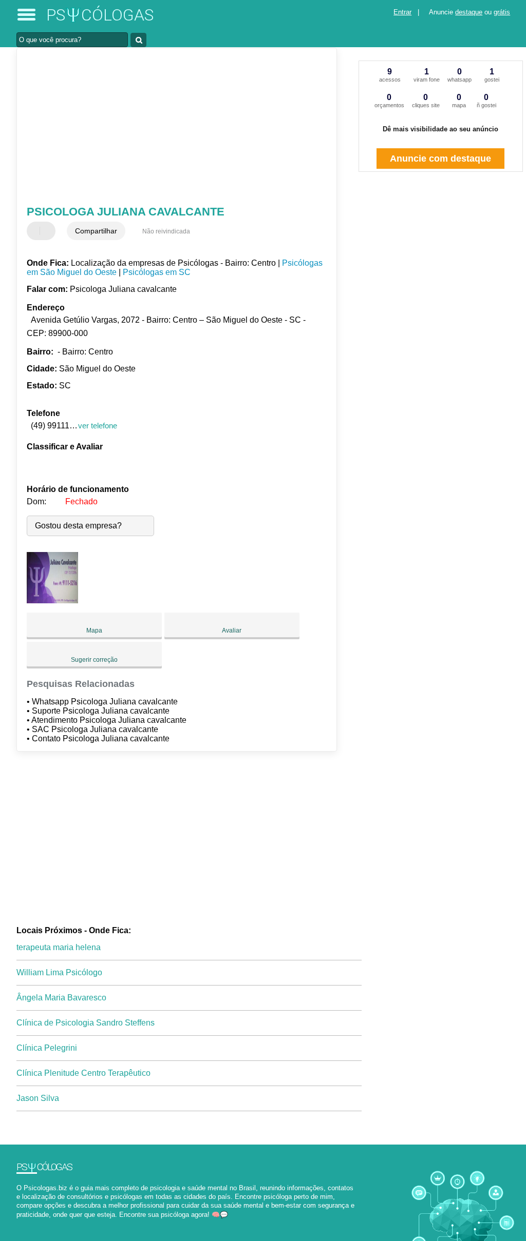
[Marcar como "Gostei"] (36, 231)
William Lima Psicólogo (59, 972)
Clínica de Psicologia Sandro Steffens (85, 1022)
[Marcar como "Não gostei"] (48, 231)
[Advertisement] (171, 128)
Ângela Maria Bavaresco (61, 997)
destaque (468, 12)
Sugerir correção (94, 659)
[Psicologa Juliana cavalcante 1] (52, 600)
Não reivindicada (166, 231)
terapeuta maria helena (58, 947)
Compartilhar (96, 231)
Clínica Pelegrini (46, 1047)
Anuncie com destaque (440, 158)
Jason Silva (37, 1098)
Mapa (94, 630)
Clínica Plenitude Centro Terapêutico (83, 1073)
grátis (502, 12)
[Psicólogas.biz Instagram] (28, 1223)
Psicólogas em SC (157, 272)
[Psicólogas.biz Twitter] (23, 1223)
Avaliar (231, 630)
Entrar (402, 12)
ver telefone (97, 425)
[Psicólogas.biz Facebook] (18, 1223)
